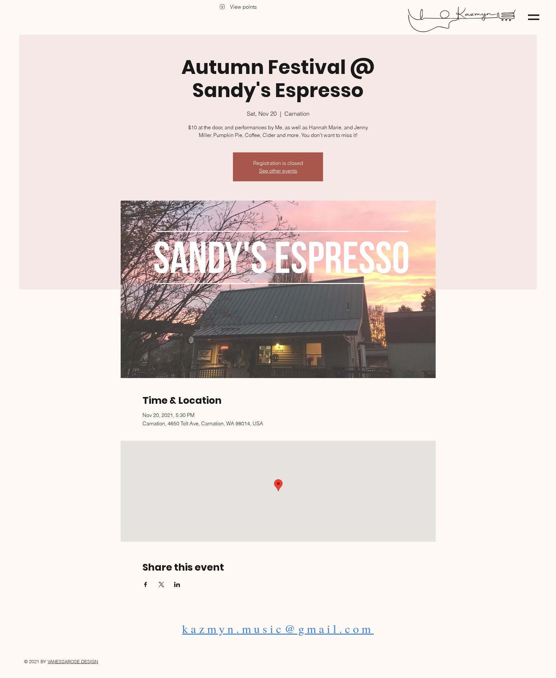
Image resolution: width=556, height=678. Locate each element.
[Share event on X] (161, 584)
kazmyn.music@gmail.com (278, 628)
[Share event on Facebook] (146, 584)
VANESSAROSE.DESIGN (73, 661)
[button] (533, 17)
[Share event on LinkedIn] (177, 584)
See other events (278, 170)
